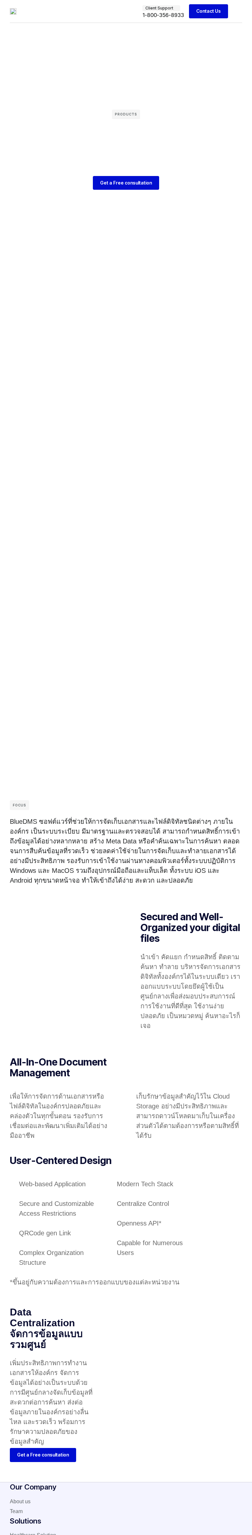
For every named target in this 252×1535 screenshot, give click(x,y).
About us (20, 1501)
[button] (237, 11)
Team (16, 1511)
